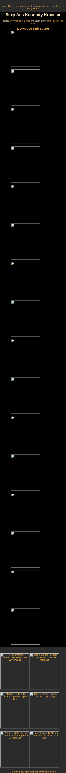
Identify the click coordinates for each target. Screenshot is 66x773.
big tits (46, 6)
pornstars (55, 6)
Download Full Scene (33, 28)
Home (4, 6)
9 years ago (15, 21)
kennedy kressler (55, 21)
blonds (27, 21)
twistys (33, 23)
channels (21, 6)
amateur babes (34, 6)
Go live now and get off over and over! (33, 771)
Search (11, 6)
